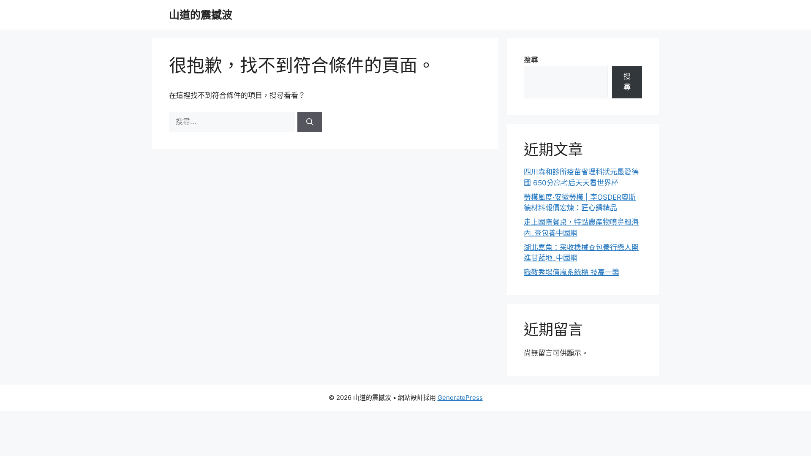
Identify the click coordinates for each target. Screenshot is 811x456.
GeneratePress (460, 398)
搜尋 (531, 60)
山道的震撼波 (200, 14)
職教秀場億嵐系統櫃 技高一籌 (571, 272)
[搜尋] (309, 122)
